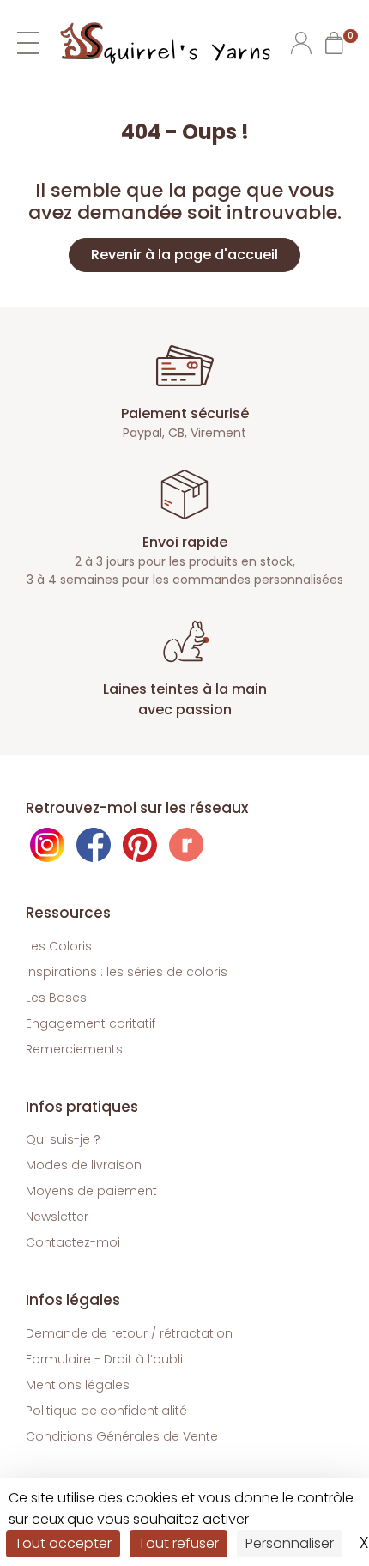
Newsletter (57, 1216)
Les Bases (56, 997)
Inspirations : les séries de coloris (126, 971)
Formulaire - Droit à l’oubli (104, 1359)
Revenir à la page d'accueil (184, 254)
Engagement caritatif (90, 1023)
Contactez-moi (73, 1242)
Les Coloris (59, 946)
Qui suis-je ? (63, 1139)
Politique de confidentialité (106, 1410)
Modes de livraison (84, 1165)
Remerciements (74, 1049)
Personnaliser (289, 1543)
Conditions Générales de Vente (122, 1436)
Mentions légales (78, 1384)
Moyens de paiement (91, 1190)
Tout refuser (178, 1543)
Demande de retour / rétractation (129, 1333)
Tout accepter (63, 1543)
